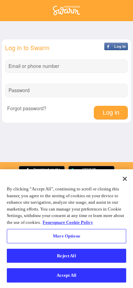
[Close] (124, 178)
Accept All (66, 275)
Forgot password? (26, 108)
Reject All (66, 255)
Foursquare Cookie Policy (68, 222)
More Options (66, 236)
